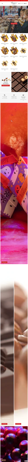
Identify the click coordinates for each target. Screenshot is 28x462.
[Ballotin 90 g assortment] (4, 63)
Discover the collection (6, 85)
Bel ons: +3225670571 (23, 0)
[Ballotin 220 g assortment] (14, 50)
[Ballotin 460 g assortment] (23, 38)
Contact (27, 0)
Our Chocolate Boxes (14, 23)
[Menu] (2, 3)
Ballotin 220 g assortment (14, 56)
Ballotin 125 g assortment (23, 56)
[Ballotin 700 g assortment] (14, 38)
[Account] (24, 3)
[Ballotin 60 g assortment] (14, 63)
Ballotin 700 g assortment (14, 43)
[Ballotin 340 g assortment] (4, 50)
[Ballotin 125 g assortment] (23, 50)
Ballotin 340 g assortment (4, 56)
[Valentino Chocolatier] (14, 3)
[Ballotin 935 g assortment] (4, 38)
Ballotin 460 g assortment (23, 43)
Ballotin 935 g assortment (4, 43)
